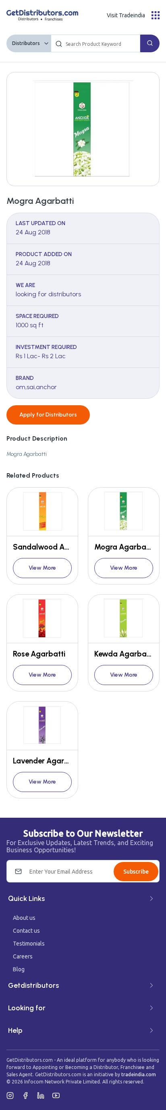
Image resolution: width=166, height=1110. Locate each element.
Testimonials (29, 943)
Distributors (26, 43)
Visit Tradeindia (126, 15)
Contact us (26, 930)
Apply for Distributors (48, 414)
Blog (19, 969)
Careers (23, 956)
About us (24, 918)
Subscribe (136, 871)
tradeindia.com (138, 1074)
